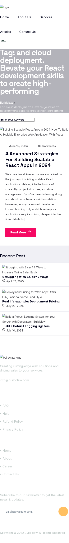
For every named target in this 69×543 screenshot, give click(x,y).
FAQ (5, 406)
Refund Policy (12, 421)
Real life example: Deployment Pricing (31, 301)
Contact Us (27, 32)
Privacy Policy (12, 429)
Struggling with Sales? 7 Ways (25, 277)
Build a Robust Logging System (26, 326)
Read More (18, 232)
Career (7, 466)
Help (5, 414)
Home (4, 17)
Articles (5, 32)
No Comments (46, 146)
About (7, 458)
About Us (24, 17)
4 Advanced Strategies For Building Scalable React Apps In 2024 (31, 159)
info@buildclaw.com (14, 380)
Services (46, 17)
